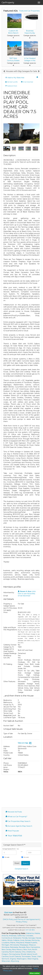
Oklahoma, (31, 952)
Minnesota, (15, 945)
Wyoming (15, 961)
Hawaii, (38, 938)
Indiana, (16, 940)
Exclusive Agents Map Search (19, 826)
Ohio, (24, 952)
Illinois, (10, 940)
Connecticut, (7, 938)
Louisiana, (6, 942)
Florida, (25, 938)
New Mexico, (17, 949)
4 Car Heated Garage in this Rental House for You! (30, 61)
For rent (26, 857)
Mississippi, (24, 945)
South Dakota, (15, 956)
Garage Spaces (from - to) (10, 849)
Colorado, (29, 936)
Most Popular (13, 831)
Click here (8, 912)
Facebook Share (12, 86)
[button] (6, 148)
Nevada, (22, 947)
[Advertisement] (21, 791)
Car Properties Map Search (18, 821)
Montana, (6, 947)
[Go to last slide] (6, 133)
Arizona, (5, 936)
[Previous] (4, 71)
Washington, (22, 959)
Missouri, (32, 945)
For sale (7, 857)
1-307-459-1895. (30, 930)
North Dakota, (15, 952)
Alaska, (37, 933)
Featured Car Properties (29, 11)
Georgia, (32, 938)
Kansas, (28, 940)
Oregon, (5, 954)
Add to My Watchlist (15, 78)
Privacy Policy (21, 922)
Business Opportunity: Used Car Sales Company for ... (29, 34)
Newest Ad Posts (14, 812)
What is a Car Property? (17, 816)
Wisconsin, (6, 961)
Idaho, (4, 940)
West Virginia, (32, 959)
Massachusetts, (31, 942)
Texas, (34, 956)
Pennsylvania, (15, 954)
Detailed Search (21, 869)
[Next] (39, 71)
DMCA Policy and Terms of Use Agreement (21, 919)
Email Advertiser (27, 82)
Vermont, (6, 959)
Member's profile (12, 82)
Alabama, (30, 933)
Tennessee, (26, 956)
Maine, (13, 942)
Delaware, (17, 938)
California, (21, 936)
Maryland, (20, 942)
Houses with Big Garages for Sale (21, 71)
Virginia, (13, 959)
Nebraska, (14, 947)
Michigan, (6, 945)
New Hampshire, (33, 947)
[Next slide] (36, 133)
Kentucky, (36, 940)
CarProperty (8, 2)
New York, (27, 949)
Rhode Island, (26, 954)
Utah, (39, 956)
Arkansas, (13, 936)
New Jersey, (7, 949)
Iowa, (22, 940)
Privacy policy (7, 970)
